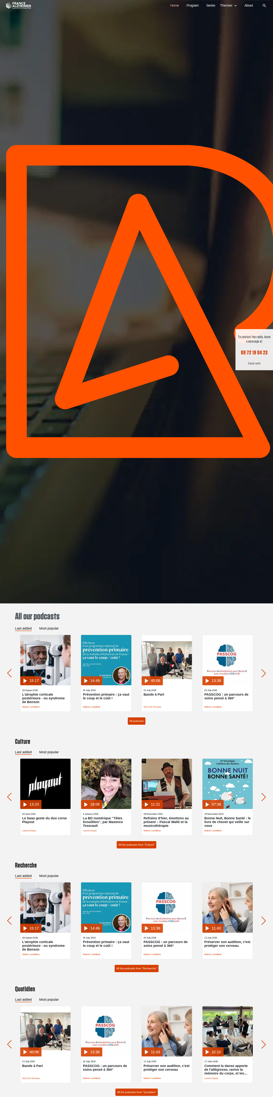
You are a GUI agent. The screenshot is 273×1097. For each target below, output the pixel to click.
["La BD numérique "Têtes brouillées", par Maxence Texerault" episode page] (106, 808)
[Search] (264, 6)
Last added (23, 628)
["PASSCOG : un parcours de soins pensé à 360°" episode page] (227, 684)
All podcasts (136, 720)
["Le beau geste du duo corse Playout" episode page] (45, 808)
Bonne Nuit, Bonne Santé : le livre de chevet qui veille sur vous (227, 822)
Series (210, 5)
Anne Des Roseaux (152, 707)
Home (174, 5)
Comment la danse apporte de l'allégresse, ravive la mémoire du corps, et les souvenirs (226, 1069)
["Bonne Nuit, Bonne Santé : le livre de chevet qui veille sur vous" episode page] (227, 808)
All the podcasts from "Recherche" (136, 968)
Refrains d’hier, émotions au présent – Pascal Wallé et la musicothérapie (166, 822)
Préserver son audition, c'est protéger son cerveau (227, 944)
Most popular (49, 628)
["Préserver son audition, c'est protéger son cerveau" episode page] (227, 931)
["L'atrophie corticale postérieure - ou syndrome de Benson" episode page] (45, 684)
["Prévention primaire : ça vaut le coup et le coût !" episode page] (106, 684)
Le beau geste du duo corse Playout (44, 820)
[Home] (17, 6)
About (248, 5)
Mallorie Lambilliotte (31, 707)
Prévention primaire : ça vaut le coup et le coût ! (106, 696)
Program (193, 5)
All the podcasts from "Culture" (136, 844)
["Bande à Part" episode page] (167, 684)
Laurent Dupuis (29, 830)
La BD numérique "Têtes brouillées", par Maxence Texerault (103, 822)
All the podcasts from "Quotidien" (136, 1092)
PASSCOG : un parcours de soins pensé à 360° (226, 696)
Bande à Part (154, 694)
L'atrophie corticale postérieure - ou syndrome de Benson (43, 698)
